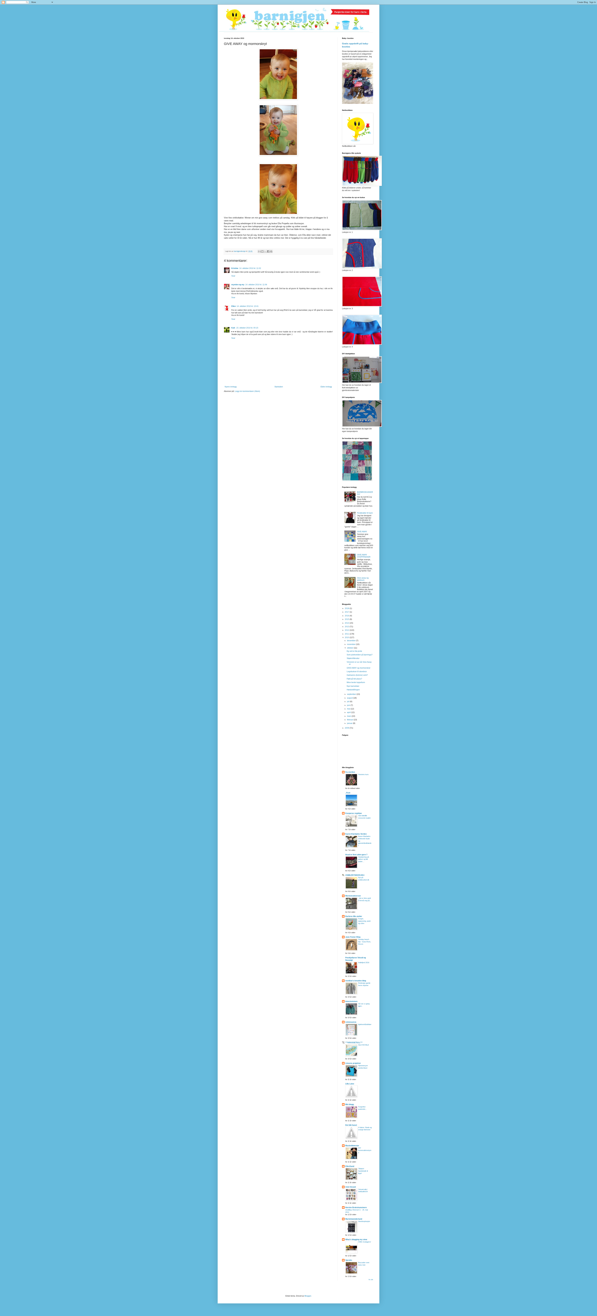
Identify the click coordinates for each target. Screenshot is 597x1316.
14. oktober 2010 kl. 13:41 (248, 306)
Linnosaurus (350, 1022)
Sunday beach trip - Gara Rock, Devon (364, 941)
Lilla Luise (349, 1084)
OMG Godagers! (364, 1242)
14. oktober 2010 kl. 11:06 (256, 285)
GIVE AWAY (362, 532)
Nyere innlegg (231, 387)
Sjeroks (348, 1260)
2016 (347, 616)
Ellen (233, 306)
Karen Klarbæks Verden (356, 834)
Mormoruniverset (353, 896)
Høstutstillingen (353, 690)
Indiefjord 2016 (363, 962)
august (350, 698)
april (349, 712)
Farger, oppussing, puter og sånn (364, 921)
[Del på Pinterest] (271, 251)
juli (348, 701)
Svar (233, 276)
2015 (347, 619)
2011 (347, 634)
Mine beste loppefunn (356, 682)
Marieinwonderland (353, 1219)
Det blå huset (351, 1125)
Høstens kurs (363, 774)
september (351, 694)
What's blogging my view (356, 1239)
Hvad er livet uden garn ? (356, 855)
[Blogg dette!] (262, 251)
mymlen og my (237, 285)
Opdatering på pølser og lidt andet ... (363, 859)
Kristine (234, 268)
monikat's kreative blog (355, 981)
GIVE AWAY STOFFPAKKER (363, 556)
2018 (347, 608)
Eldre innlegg (326, 387)
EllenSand (349, 1166)
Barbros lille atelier (353, 916)
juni (349, 705)
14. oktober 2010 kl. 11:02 (250, 268)
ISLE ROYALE (363, 1045)
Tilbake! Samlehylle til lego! (363, 1171)
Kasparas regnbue (353, 813)
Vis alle (370, 1279)
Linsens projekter (353, 1063)
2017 (347, 612)
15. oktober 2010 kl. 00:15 (247, 328)
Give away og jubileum (363, 579)
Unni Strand (350, 1187)
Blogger (308, 1296)
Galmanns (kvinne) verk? (357, 675)
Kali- (233, 328)
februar (350, 720)
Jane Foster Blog (352, 937)
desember (351, 641)
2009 (347, 728)
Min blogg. (349, 1104)
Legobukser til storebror (357, 671)
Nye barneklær (353, 686)
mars (349, 716)
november (351, 644)
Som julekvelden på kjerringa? (360, 655)
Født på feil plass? (354, 679)
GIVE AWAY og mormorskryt (358, 668)
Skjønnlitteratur (353, 658)
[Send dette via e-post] (259, 251)
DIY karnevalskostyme (364, 1150)
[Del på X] (265, 251)
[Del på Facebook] (268, 251)
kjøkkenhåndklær (364, 1024)
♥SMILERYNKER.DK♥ (354, 875)
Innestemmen (351, 1001)
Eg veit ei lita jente (354, 651)
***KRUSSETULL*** (354, 1042)
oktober (350, 648)
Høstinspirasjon (364, 1221)
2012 (347, 630)
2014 (347, 623)
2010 (347, 637)
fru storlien (350, 772)
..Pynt (347, 793)
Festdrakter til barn (365, 513)
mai (349, 709)
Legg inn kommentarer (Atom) (247, 391)
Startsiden (278, 387)
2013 (347, 627)
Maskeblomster (352, 1146)
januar (350, 723)
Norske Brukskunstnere (356, 1207)
